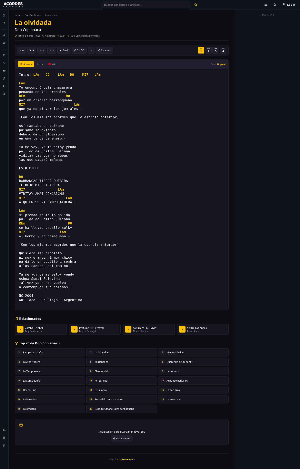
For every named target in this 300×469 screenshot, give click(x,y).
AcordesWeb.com (126, 459)
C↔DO (80, 50)
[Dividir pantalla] (4, 93)
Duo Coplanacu (33, 15)
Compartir (106, 50)
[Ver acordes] (4, 86)
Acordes (27, 64)
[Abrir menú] (266, 4)
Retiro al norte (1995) (29, 35)
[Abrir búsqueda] (275, 4)
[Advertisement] (267, 79)
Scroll (65, 50)
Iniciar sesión (123, 438)
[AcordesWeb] (18, 5)
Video (54, 64)
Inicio (18, 15)
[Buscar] (195, 4)
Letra (40, 64)
